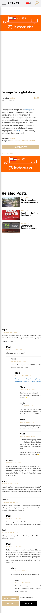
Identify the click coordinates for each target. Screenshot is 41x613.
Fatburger (28, 110)
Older (10, 603)
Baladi (31, 10)
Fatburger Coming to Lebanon (19, 92)
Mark (8, 347)
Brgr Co (20, 131)
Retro (23, 10)
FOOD (12, 141)
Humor (15, 10)
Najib (4, 329)
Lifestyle (5, 10)
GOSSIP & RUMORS (21, 141)
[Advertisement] (20, 67)
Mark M (12, 98)
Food (36, 98)
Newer (28, 603)
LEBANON (32, 141)
